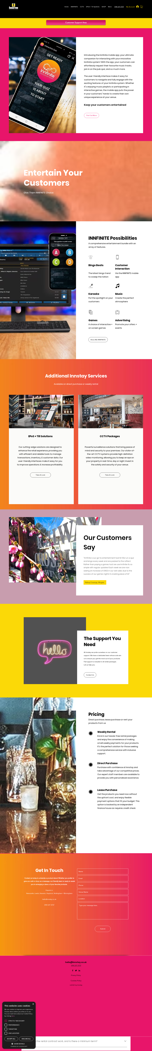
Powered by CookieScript (19, 1046)
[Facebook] (73, 970)
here (13, 1016)
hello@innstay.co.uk (49, 899)
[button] (141, 6)
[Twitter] (76, 970)
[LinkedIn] (79, 970)
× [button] (33, 1004)
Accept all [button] (11, 1039)
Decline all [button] (26, 1039)
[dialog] (19, 1025)
